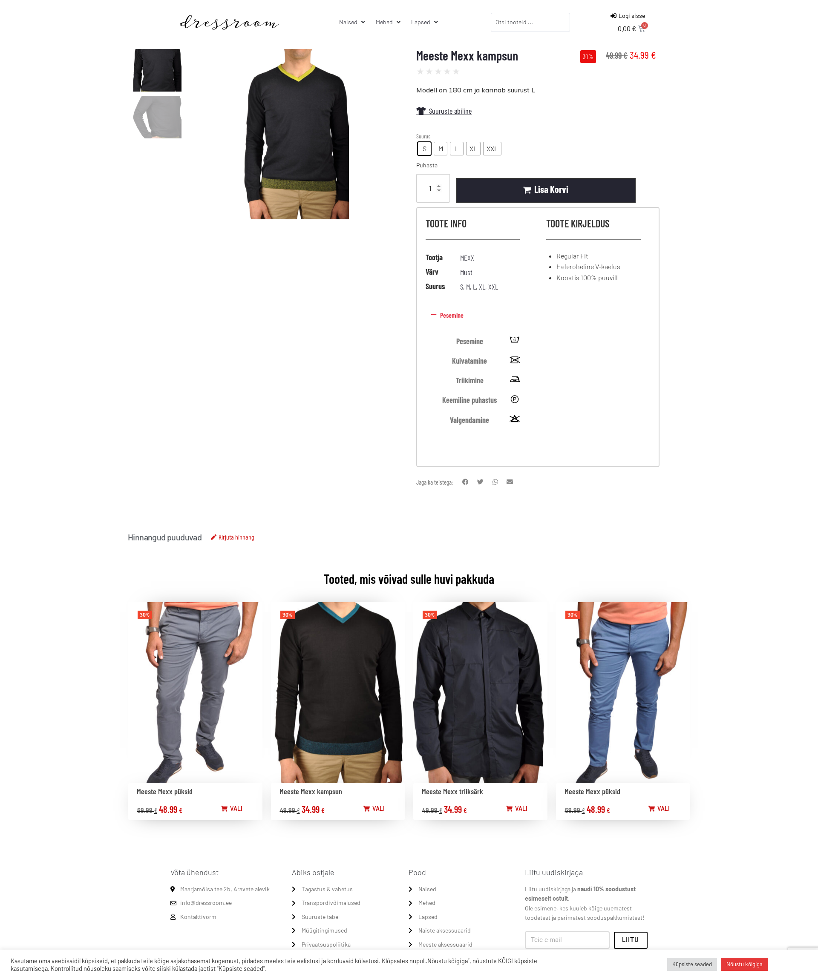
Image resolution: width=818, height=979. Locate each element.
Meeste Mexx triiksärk (452, 791)
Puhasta (427, 165)
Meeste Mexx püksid (165, 791)
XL (482, 286)
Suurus (423, 136)
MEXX (467, 257)
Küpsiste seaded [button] (692, 964)
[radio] (424, 148)
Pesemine (452, 315)
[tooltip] (514, 341)
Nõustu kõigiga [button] (744, 964)
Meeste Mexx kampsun (310, 791)
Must (466, 272)
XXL (493, 286)
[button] (536, 315)
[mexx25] (295, 134)
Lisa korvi (551, 189)
